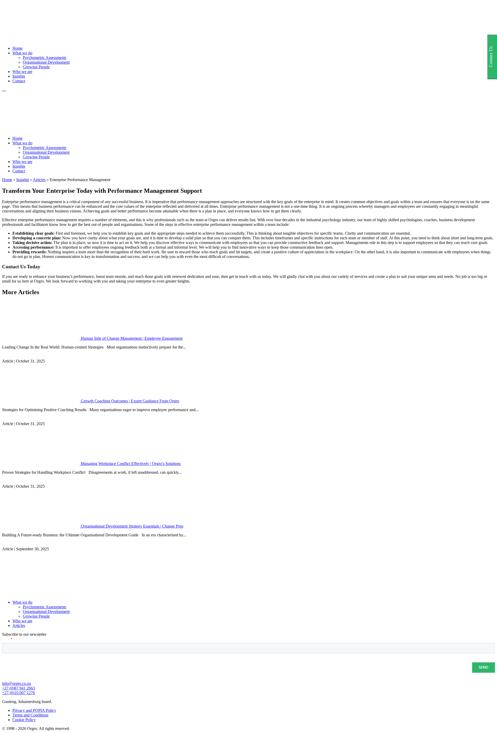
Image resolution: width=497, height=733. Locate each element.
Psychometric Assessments (44, 57)
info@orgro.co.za (16, 683)
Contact (18, 81)
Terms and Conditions (30, 715)
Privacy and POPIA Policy (34, 710)
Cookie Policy (24, 719)
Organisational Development (46, 62)
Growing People (36, 67)
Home (17, 48)
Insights (18, 76)
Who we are (22, 71)
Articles (39, 179)
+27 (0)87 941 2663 (18, 688)
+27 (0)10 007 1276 (18, 693)
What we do (22, 53)
